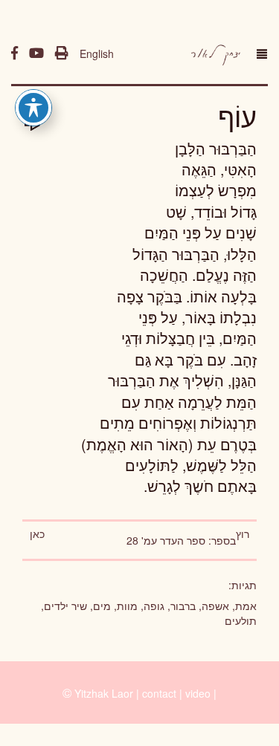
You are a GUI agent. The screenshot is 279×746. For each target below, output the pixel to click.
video (198, 693)
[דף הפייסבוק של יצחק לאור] (14, 53)
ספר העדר (182, 540)
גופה (154, 605)
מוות (127, 605)
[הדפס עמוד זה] (61, 53)
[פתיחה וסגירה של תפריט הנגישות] (33, 108)
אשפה (215, 605)
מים (102, 605)
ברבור (183, 605)
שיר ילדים (65, 605)
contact (159, 693)
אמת (246, 605)
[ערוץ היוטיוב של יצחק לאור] (36, 53)
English (97, 53)
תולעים (241, 620)
